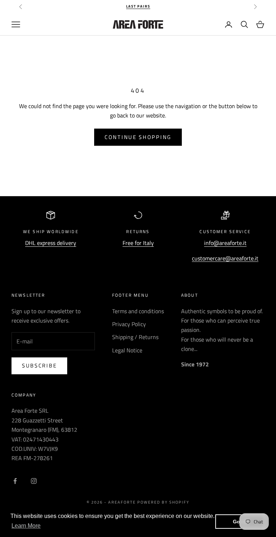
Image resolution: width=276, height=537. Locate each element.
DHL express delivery (50, 243)
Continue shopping (138, 137)
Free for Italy (138, 243)
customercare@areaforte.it (225, 258)
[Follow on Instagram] (33, 481)
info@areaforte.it (225, 243)
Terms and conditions (138, 311)
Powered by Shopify (163, 502)
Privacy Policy (129, 324)
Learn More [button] (26, 526)
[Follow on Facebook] (15, 481)
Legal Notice (127, 350)
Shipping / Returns (135, 337)
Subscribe (39, 365)
